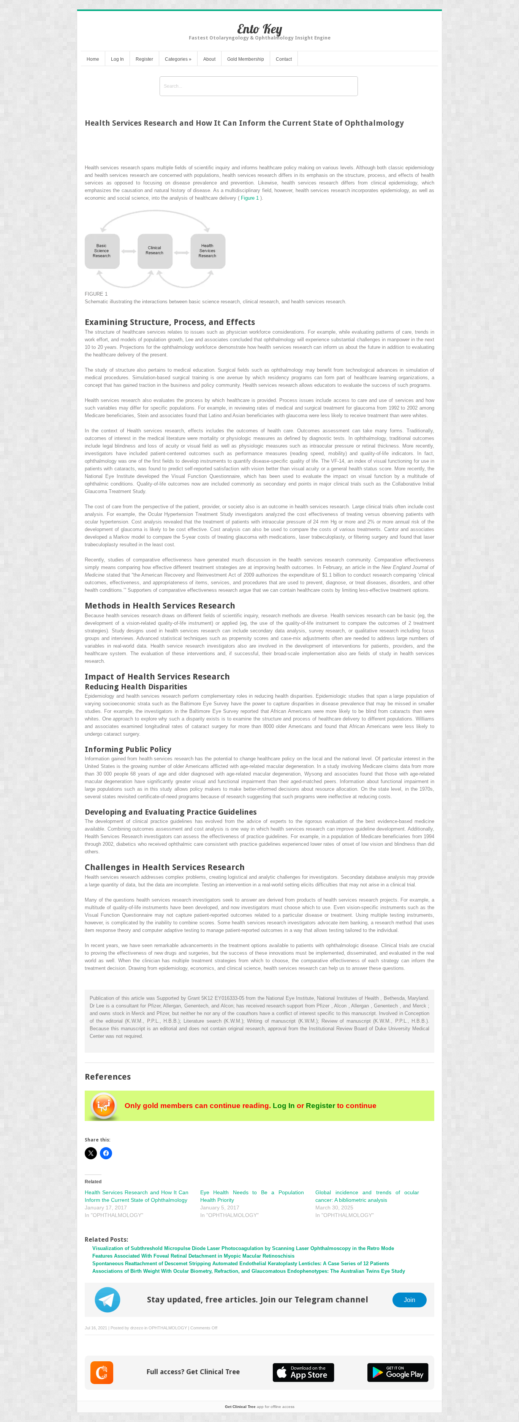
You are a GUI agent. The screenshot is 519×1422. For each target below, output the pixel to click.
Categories (178, 59)
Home (93, 59)
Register (144, 59)
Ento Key (259, 28)
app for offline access (259, 1407)
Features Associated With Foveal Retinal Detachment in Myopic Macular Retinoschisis (193, 1256)
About (209, 59)
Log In (117, 59)
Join (409, 1299)
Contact (284, 59)
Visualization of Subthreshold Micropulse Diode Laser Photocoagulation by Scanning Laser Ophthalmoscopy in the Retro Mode (243, 1248)
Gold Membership (245, 59)
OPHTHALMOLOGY (168, 1328)
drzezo (136, 1328)
